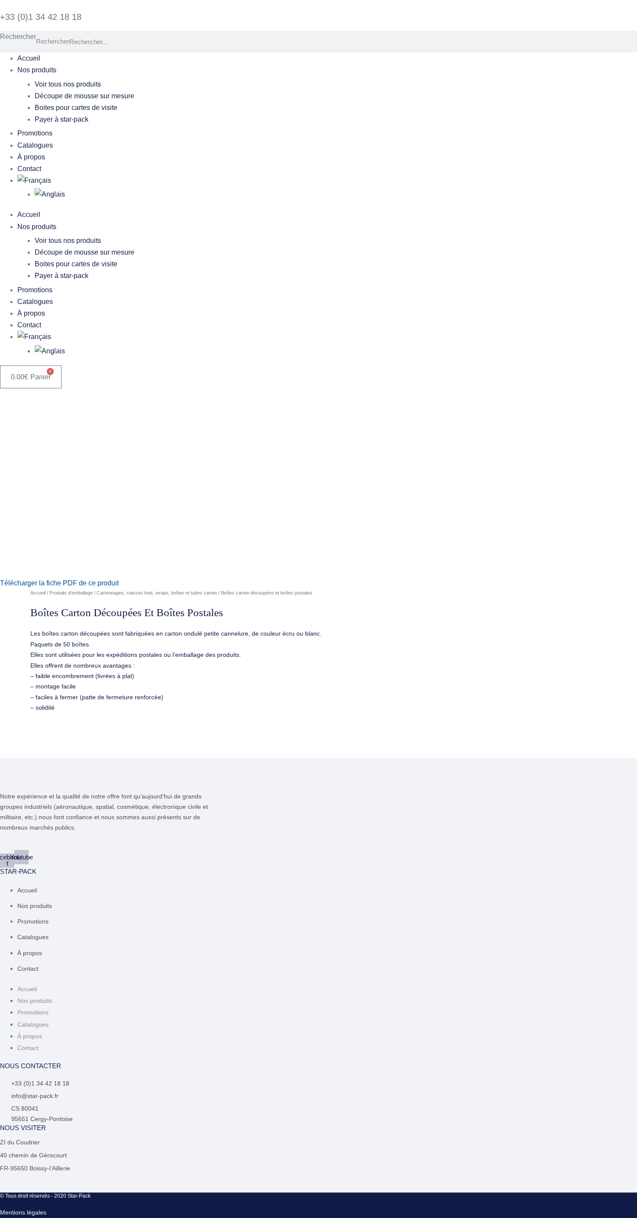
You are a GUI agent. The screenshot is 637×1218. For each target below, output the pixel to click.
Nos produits (36, 70)
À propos (31, 157)
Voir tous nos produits (68, 84)
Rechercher (18, 36)
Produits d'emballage (71, 592)
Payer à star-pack (61, 119)
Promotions (34, 133)
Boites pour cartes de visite (76, 107)
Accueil (28, 58)
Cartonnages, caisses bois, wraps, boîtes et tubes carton (157, 592)
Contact (29, 168)
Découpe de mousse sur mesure (84, 96)
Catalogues (35, 145)
